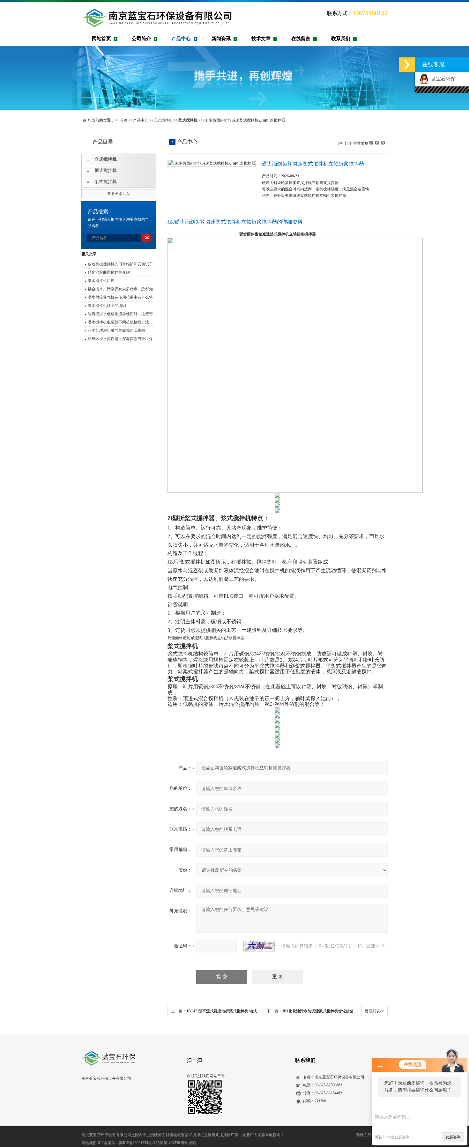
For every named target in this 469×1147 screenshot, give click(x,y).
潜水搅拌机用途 (101, 280)
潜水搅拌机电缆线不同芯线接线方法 (118, 322)
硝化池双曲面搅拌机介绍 (109, 272)
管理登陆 (188, 1143)
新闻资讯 (221, 38)
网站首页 (101, 38)
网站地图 (89, 1143)
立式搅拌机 (163, 120)
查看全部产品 (118, 193)
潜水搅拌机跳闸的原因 (107, 305)
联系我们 (340, 38)
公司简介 (141, 38)
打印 (348, 143)
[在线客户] (407, 64)
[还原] (377, 142)
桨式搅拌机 (105, 181)
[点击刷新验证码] (259, 946)
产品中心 (181, 38)
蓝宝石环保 (442, 78)
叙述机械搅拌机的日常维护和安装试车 (120, 264)
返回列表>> (374, 1011)
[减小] (371, 142)
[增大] (382, 142)
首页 (124, 120)
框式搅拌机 (105, 170)
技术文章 (261, 38)
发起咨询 (453, 1137)
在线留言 (300, 38)
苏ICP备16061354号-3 (137, 1143)
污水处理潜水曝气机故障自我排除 (116, 330)
